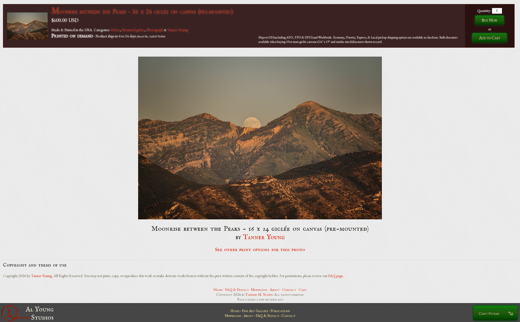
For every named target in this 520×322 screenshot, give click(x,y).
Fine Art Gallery (255, 310)
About (275, 289)
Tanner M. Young (259, 294)
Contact (289, 289)
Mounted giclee (133, 29)
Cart (303, 289)
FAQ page (335, 275)
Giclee (115, 29)
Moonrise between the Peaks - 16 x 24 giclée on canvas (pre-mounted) (142, 11)
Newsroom (259, 289)
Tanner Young (177, 29)
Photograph (155, 29)
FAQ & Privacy (237, 289)
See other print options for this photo (260, 249)
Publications (280, 310)
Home (218, 289)
